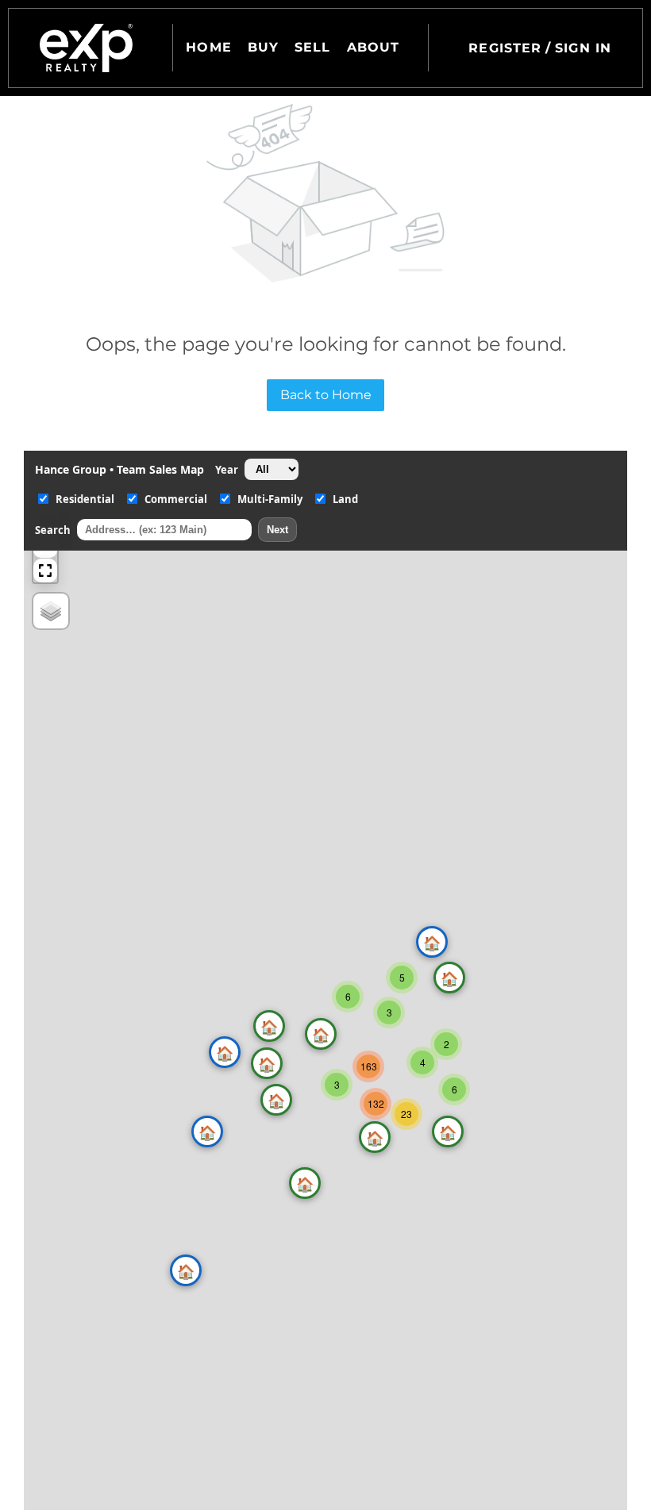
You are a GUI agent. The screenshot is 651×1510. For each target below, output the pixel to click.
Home (208, 47)
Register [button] (504, 48)
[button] (86, 48)
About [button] (373, 47)
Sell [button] (312, 47)
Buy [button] (263, 47)
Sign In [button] (583, 48)
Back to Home (326, 394)
